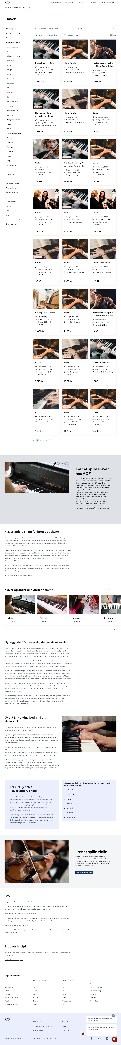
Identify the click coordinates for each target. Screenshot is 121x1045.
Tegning (93, 998)
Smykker (64, 998)
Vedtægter (65, 1026)
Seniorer (9, 170)
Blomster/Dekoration (12, 1004)
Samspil (10, 115)
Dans (34, 987)
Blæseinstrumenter (14, 56)
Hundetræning (38, 984)
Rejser (8, 215)
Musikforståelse (12, 102)
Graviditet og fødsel (11, 998)
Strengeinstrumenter (14, 133)
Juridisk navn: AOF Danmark (43, 1026)
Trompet (10, 147)
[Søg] (35, 29)
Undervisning (54, 3)
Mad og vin (9, 179)
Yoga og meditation (39, 981)
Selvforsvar (8, 991)
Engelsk (64, 984)
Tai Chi (64, 1004)
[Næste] (114, 629)
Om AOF (81, 3)
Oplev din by (10, 174)
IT (6, 197)
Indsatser (68, 3)
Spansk (7, 981)
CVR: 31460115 (38, 1031)
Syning (35, 1001)
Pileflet (35, 1004)
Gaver (8, 211)
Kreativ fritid (10, 38)
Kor (8, 97)
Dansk (7, 984)
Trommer (10, 142)
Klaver (9, 92)
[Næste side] (49, 440)
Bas (8, 52)
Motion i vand (94, 1001)
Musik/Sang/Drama (18, 7)
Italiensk (7, 994)
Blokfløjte (10, 61)
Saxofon (10, 124)
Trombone (10, 138)
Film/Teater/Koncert (13, 220)
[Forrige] (111, 629)
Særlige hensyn (12, 111)
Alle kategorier (11, 29)
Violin (9, 156)
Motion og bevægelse (13, 33)
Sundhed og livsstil (12, 193)
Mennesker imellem (12, 183)
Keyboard (10, 83)
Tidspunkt (38, 35)
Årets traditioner (11, 224)
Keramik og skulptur (97, 987)
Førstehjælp (9, 987)
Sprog (8, 161)
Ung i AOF (65, 1022)
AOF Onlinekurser (39, 1022)
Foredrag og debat (12, 165)
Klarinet (10, 88)
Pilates (92, 984)
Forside (7, 7)
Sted (81, 29)
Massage (36, 998)
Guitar (9, 74)
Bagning (93, 994)
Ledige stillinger (67, 1031)
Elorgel (9, 70)
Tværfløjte (10, 152)
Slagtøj (9, 129)
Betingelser (36, 1038)
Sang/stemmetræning (14, 120)
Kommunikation (11, 202)
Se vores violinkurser (84, 873)
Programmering (95, 991)
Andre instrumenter (14, 47)
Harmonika (11, 79)
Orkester (10, 106)
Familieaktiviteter (12, 188)
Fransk (35, 991)
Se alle (110, 590)
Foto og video (66, 1001)
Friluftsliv (9, 206)
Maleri (7, 1001)
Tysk (63, 987)
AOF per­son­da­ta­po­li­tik (50, 1038)
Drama (9, 65)
